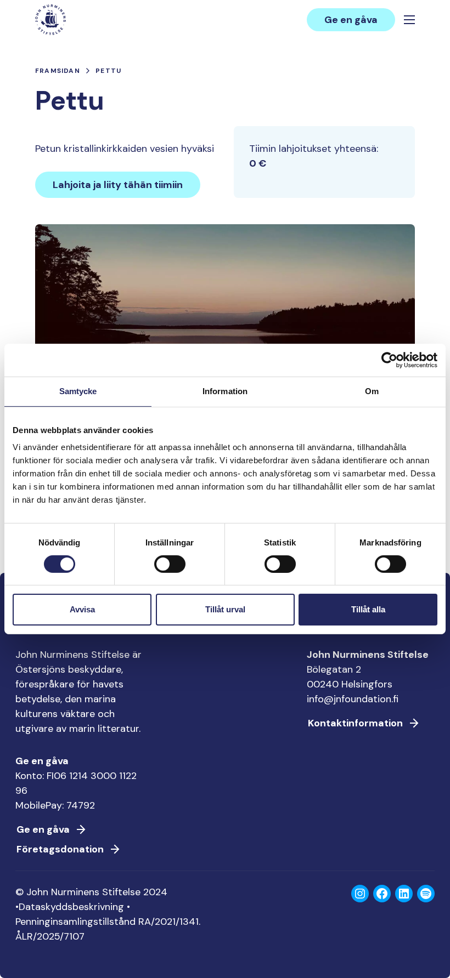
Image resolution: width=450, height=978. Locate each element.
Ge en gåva (351, 19)
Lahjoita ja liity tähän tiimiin (118, 184)
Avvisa (82, 609)
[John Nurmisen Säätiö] (50, 19)
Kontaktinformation (355, 723)
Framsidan (57, 70)
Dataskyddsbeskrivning (71, 906)
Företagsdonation (60, 849)
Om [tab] (372, 391)
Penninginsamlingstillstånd (75, 921)
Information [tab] (225, 391)
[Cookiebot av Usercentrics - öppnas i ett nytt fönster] (389, 360)
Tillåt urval (225, 609)
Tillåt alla (368, 609)
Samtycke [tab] (78, 391)
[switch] (169, 568)
